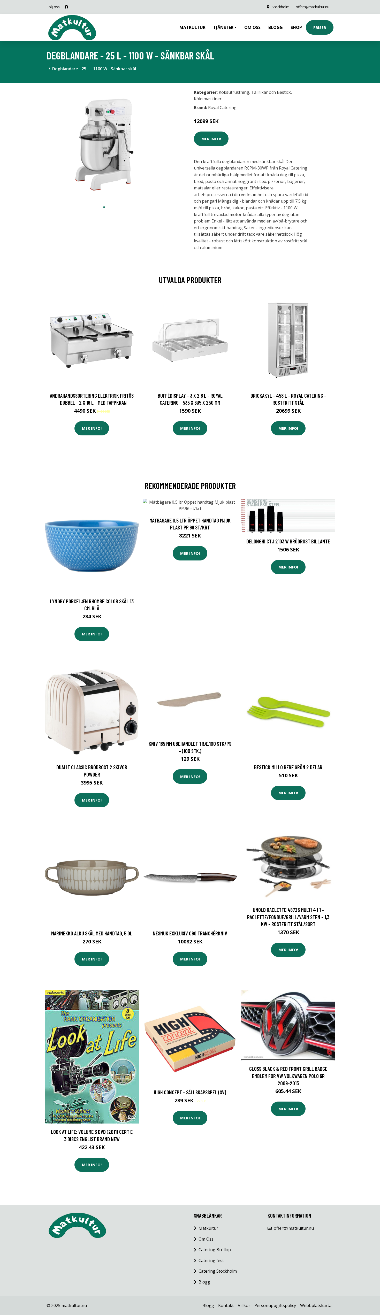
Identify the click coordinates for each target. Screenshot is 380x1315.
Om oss (252, 27)
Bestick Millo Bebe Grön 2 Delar (288, 767)
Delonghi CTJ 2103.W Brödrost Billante (288, 541)
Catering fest (211, 1260)
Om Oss (206, 1239)
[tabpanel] (104, 144)
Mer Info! (211, 138)
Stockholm (281, 6)
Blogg (275, 27)
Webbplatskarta (315, 1305)
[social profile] (66, 7)
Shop (296, 27)
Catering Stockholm (218, 1271)
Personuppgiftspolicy (275, 1305)
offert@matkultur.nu (312, 6)
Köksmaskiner (208, 99)
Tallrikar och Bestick (271, 92)
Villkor (244, 1305)
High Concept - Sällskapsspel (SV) (190, 1092)
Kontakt (226, 1305)
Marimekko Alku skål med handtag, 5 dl (91, 933)
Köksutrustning (234, 92)
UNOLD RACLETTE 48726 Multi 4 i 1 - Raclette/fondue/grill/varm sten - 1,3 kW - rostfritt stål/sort (288, 916)
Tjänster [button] (223, 27)
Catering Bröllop (215, 1249)
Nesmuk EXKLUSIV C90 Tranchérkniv (190, 933)
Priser (319, 27)
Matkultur (192, 27)
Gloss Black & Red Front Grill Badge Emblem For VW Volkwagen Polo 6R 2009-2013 (288, 1075)
